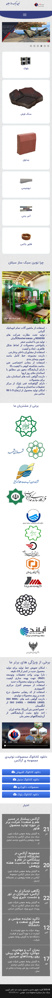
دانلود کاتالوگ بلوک (28, 795)
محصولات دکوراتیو (28, 787)
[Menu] (24, 15)
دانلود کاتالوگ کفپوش (28, 772)
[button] (42, 32)
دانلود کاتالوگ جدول (27, 780)
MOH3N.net (14, 986)
